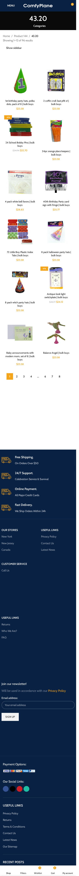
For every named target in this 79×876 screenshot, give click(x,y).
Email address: (10, 698)
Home (6, 36)
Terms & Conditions (14, 826)
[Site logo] (38, 5)
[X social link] (13, 789)
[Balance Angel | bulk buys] (56, 333)
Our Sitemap (10, 846)
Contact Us (47, 543)
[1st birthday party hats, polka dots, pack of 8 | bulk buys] (20, 81)
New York (7, 536)
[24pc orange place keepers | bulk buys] (56, 131)
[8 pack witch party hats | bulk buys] (20, 282)
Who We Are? (9, 631)
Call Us (5, 570)
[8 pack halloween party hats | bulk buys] (56, 232)
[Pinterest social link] (19, 789)
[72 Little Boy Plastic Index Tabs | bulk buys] (20, 232)
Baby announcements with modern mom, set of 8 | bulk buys (20, 356)
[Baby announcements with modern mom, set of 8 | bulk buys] (20, 333)
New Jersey (8, 543)
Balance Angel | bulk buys (56, 352)
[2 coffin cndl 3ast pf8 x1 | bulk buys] (56, 81)
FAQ (4, 637)
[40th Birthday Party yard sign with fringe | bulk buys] (56, 181)
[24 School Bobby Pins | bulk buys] (20, 126)
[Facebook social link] (6, 789)
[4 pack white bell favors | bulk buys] (20, 181)
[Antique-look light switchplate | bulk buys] (56, 278)
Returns (6, 624)
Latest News (48, 549)
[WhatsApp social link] (26, 789)
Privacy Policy (48, 536)
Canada (6, 549)
